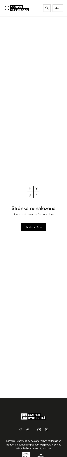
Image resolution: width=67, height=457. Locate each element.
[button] (58, 8)
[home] (23, 8)
